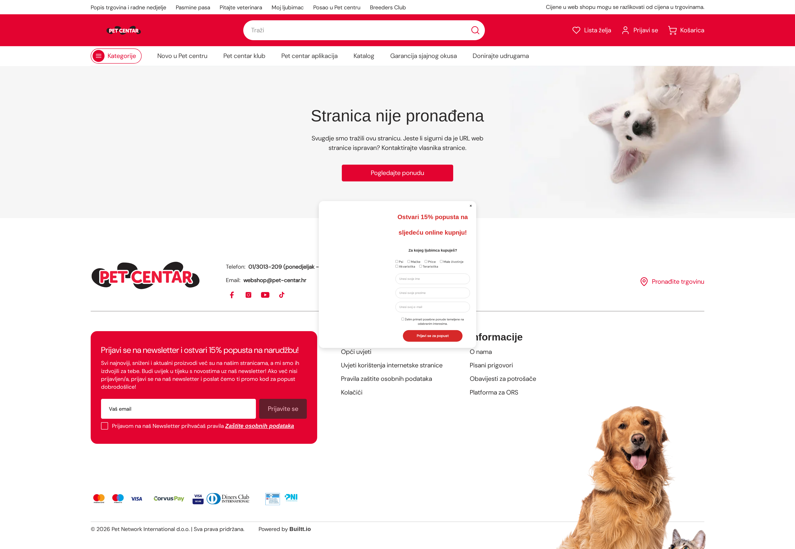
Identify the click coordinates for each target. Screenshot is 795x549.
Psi (400, 262)
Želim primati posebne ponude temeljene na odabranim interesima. (434, 321)
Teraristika (430, 266)
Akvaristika (406, 266)
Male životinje (453, 262)
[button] (470, 205)
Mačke (415, 262)
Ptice (431, 262)
